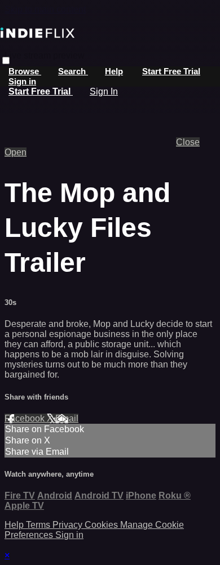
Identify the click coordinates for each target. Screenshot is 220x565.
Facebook (26, 418)
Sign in (22, 81)
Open (16, 152)
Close (188, 142)
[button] (6, 60)
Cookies (102, 525)
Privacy (68, 525)
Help (114, 71)
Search (73, 71)
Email (66, 418)
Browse (24, 71)
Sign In (104, 91)
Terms (39, 525)
